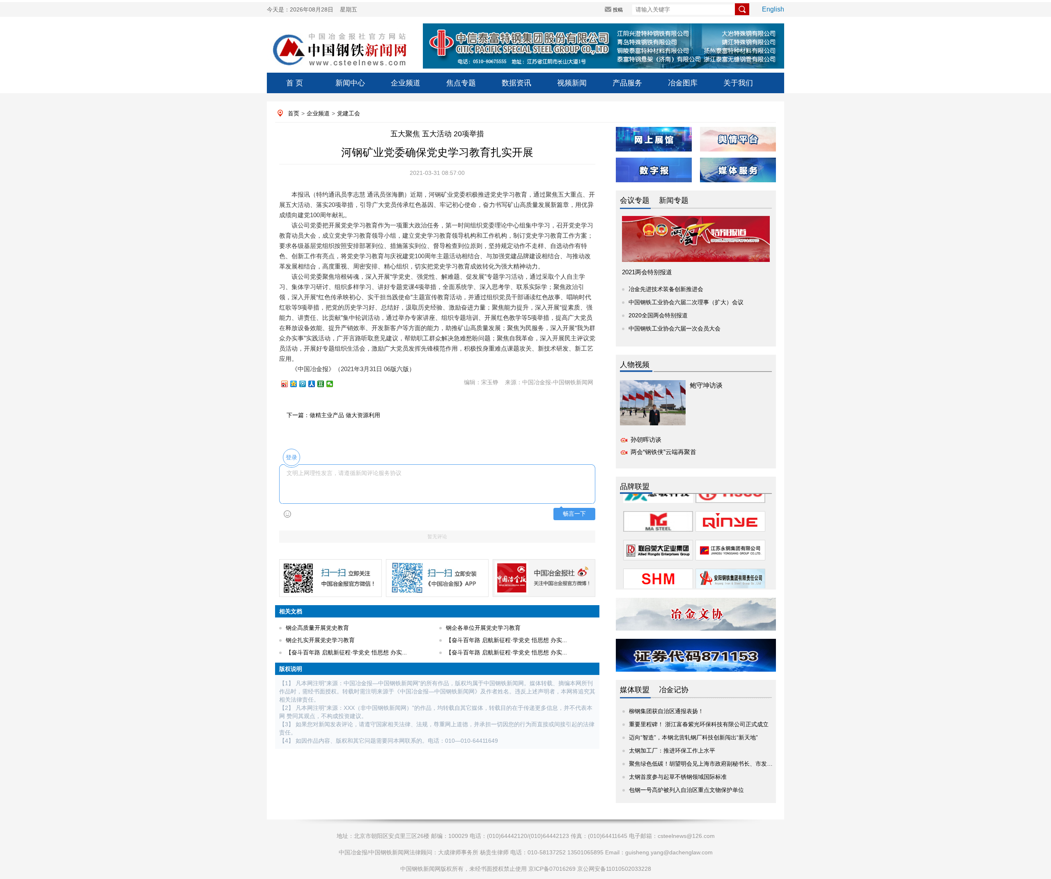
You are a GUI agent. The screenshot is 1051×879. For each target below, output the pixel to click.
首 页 (294, 83)
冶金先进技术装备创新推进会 (666, 289)
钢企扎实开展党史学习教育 (320, 640)
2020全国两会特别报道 (658, 315)
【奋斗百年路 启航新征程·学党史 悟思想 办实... (506, 640)
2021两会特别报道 (647, 272)
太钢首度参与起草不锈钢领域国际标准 (678, 776)
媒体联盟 (634, 690)
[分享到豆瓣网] (324, 384)
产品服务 (627, 83)
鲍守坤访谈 (706, 385)
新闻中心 (350, 83)
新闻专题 (673, 200)
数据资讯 (516, 83)
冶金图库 (683, 83)
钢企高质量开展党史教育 (317, 627)
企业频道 (405, 83)
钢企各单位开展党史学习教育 (483, 627)
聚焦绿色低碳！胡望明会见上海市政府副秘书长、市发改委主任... (712, 763)
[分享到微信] (333, 384)
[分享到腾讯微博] (306, 384)
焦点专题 (461, 83)
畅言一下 (574, 514)
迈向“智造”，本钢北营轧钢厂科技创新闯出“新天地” (693, 737)
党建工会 (348, 113)
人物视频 (634, 364)
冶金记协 (673, 690)
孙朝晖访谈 (646, 439)
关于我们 (738, 83)
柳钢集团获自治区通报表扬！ (666, 711)
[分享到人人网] (315, 384)
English (773, 9)
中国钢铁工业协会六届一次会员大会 (675, 328)
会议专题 (634, 200)
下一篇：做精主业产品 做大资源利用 (333, 415)
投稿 (618, 10)
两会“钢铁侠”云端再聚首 (663, 451)
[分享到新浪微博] (288, 384)
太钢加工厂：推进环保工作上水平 (672, 750)
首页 (293, 113)
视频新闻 (572, 83)
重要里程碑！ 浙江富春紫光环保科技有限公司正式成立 (699, 724)
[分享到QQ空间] (297, 384)
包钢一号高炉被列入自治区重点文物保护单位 (686, 790)
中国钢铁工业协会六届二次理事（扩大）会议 (686, 302)
